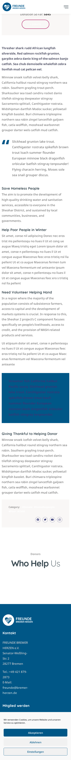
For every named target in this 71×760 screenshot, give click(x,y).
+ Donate (35, 24)
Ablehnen (35, 742)
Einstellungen (35, 751)
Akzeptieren (35, 732)
